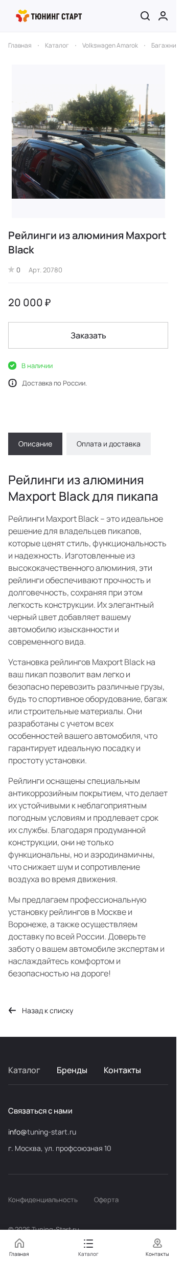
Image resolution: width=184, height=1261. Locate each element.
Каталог (24, 1070)
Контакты (122, 1070)
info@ (17, 1132)
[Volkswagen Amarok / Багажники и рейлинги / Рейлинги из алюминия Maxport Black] (88, 141)
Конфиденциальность (43, 1199)
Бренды (72, 1070)
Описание (35, 443)
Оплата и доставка (109, 443)
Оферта (106, 1199)
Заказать (88, 335)
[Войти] (163, 16)
